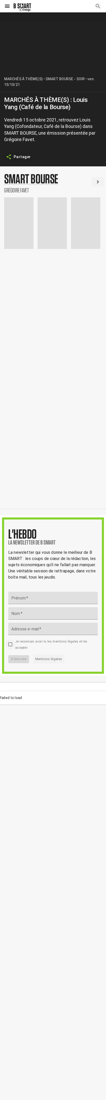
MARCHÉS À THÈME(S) (23, 79)
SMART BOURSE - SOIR (65, 79)
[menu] (7, 6)
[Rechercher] (98, 6)
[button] (53, 182)
